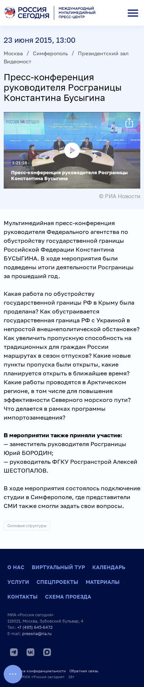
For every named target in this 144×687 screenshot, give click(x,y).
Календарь (108, 567)
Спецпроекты (57, 582)
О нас (15, 567)
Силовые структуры (27, 525)
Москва (13, 53)
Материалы (103, 582)
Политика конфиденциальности (36, 671)
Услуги (18, 582)
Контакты (22, 596)
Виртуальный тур (58, 567)
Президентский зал (103, 53)
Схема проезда (68, 596)
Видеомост (17, 61)
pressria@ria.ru (37, 633)
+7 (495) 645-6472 (34, 627)
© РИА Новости (119, 196)
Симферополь (50, 53)
